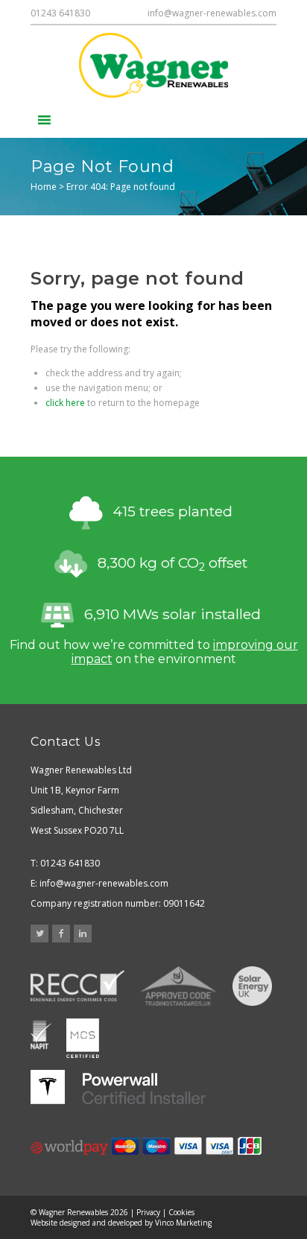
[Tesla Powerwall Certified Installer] (118, 1087)
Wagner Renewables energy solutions (153, 65)
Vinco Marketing (183, 1222)
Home (44, 186)
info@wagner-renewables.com (212, 13)
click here (65, 402)
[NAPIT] (41, 1036)
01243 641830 (60, 13)
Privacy (148, 1212)
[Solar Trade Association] (252, 986)
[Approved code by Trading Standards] (178, 986)
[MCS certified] (82, 1036)
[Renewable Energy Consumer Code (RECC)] (77, 986)
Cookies (181, 1212)
